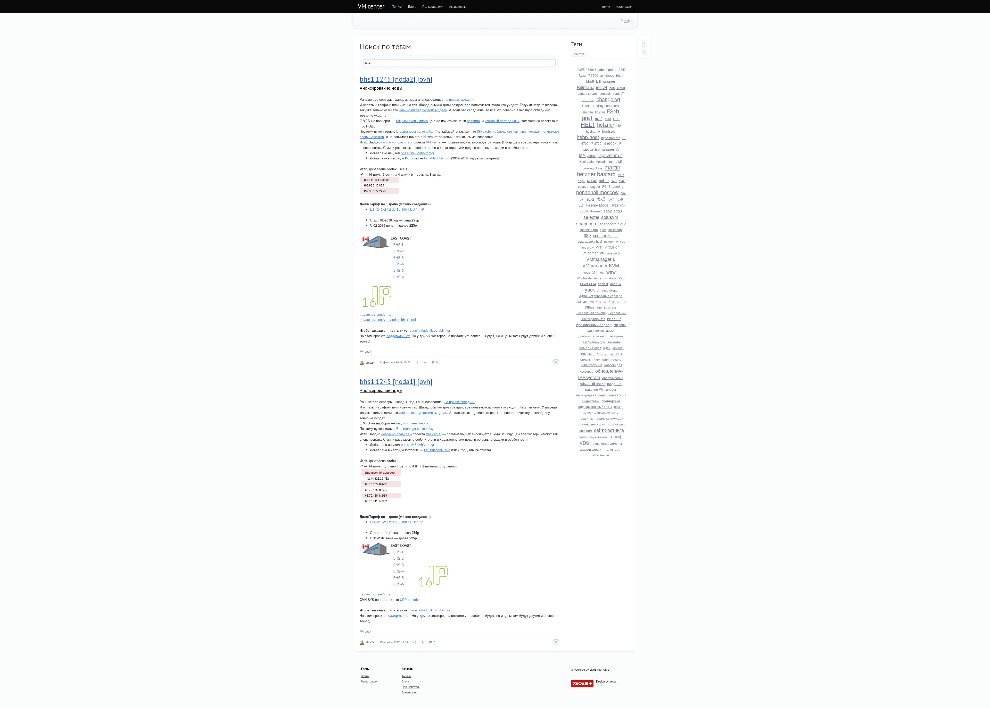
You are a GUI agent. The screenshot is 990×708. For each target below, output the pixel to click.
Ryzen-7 (596, 211)
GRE (616, 118)
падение (614, 383)
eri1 (617, 105)
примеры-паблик (592, 423)
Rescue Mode (597, 205)
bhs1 (368, 351)
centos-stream (588, 93)
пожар (618, 406)
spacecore (587, 223)
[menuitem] (397, 6)
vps (601, 272)
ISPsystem (587, 155)
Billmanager (605, 81)
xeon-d (603, 284)
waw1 (612, 271)
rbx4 (611, 199)
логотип (602, 353)
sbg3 (618, 211)
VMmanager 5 (610, 253)
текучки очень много (412, 120)
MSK (621, 175)
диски (610, 330)
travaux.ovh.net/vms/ (375, 314)
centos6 (605, 93)
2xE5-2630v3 (587, 69)
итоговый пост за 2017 (502, 120)
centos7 (618, 93)
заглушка (616, 336)
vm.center (590, 252)
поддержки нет (398, 335)
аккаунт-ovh (585, 301)
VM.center (371, 6)
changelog (608, 99)
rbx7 (581, 205)
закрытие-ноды (594, 342)
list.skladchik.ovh (437, 158)
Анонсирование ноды (381, 88)
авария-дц (609, 290)
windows (610, 278)
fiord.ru (600, 112)
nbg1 (581, 180)
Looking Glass (592, 168)
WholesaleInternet (589, 278)
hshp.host (588, 137)
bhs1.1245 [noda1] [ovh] (396, 381)
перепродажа (586, 395)
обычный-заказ (592, 383)
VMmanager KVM (600, 265)
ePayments (604, 105)
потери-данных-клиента (600, 412)
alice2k (370, 362)
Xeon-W (615, 284)
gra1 (587, 118)
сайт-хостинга (609, 429)
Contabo (588, 105)
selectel (591, 217)
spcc (603, 229)
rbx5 (620, 199)
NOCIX (592, 180)
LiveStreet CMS (599, 669)
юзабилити (601, 455)
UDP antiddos (410, 599)
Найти (628, 20)
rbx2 (590, 199)
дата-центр (595, 330)
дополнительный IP (593, 336)
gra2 (599, 118)
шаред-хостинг (592, 449)
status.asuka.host (590, 241)
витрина (620, 324)
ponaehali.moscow (597, 192)
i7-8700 (596, 143)
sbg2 (608, 211)
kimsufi (601, 161)
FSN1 (613, 111)
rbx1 (582, 199)
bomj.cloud (617, 88)
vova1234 (590, 272)
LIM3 (619, 161)
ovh (614, 180)
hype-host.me (610, 137)
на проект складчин (459, 99)
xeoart (613, 681)
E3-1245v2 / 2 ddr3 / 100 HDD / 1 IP (397, 209)
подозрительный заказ (595, 406)
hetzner (605, 124)
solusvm (609, 217)
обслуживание (612, 378)
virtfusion (612, 247)
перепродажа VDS (612, 395)
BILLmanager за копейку (415, 131)
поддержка (611, 400)
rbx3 (600, 198)
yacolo (592, 289)
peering (618, 186)
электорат (614, 449)
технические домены (606, 443)
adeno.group (607, 69)
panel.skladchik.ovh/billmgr (430, 330)
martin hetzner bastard (598, 170)
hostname (593, 131)
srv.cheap (615, 229)
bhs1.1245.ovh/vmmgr (417, 152)
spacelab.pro (589, 229)
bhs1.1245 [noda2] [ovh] (396, 79)
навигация (601, 359)
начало (616, 359)
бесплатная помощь (591, 313)
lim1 (611, 161)
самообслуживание (593, 437)
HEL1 (588, 124)
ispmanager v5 (607, 149)
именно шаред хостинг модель (423, 109)
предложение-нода (609, 418)
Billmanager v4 (592, 87)
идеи (606, 348)
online (604, 180)
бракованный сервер (594, 324)
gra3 (608, 118)
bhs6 (590, 81)
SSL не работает (605, 235)
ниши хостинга (591, 365)
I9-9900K (610, 143)
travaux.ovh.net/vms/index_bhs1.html (388, 319)
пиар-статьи (591, 401)
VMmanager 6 (600, 258)
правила (473, 120)
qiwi (623, 193)
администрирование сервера (600, 296)
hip (618, 125)
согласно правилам (396, 142)
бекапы (601, 301)
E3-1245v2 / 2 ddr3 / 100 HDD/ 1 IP (396, 521)
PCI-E (606, 186)
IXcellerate (586, 161)
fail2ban (587, 112)
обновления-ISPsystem (600, 373)
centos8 (588, 99)
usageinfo (611, 241)
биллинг (614, 318)
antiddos (607, 75)
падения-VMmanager (600, 389)
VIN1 (599, 247)
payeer (595, 186)
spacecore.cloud (613, 223)
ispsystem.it (610, 155)
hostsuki (608, 131)
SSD (587, 235)
